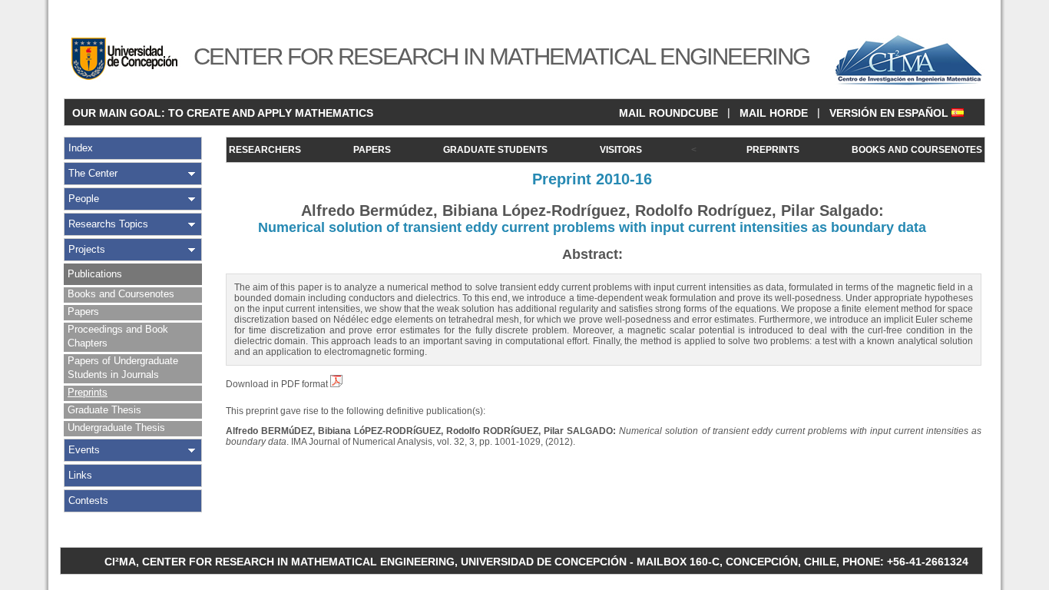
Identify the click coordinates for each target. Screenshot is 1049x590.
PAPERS (372, 149)
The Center (92, 173)
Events (84, 450)
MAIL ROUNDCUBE (668, 113)
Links (80, 475)
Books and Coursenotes (121, 294)
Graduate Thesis (104, 410)
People (83, 198)
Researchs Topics (108, 224)
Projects (86, 249)
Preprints (88, 392)
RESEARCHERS (265, 149)
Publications (95, 274)
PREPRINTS (772, 149)
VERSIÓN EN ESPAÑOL (890, 113)
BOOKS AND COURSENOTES (917, 149)
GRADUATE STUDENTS (495, 149)
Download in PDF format (278, 384)
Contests (88, 500)
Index (80, 148)
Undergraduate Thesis (116, 427)
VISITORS (621, 149)
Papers (83, 311)
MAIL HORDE (774, 113)
